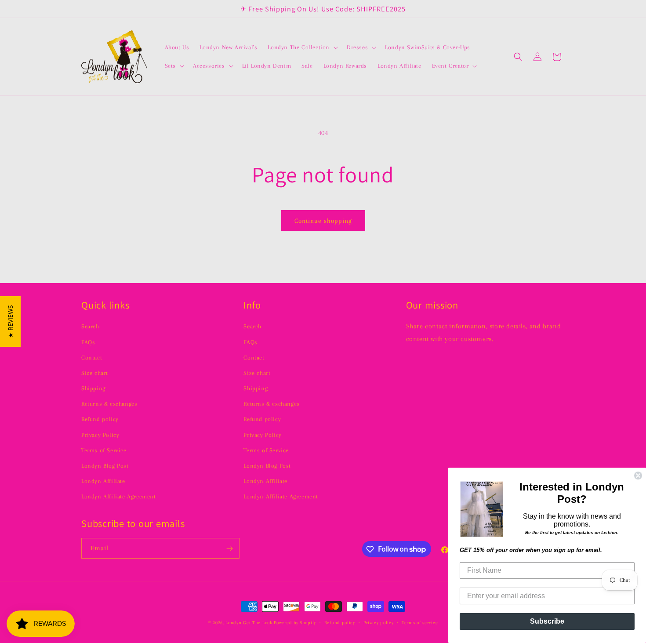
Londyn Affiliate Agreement (118, 496)
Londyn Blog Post (105, 465)
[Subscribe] (229, 548)
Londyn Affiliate (103, 480)
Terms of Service (104, 450)
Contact (91, 357)
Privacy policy (378, 622)
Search (90, 326)
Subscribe (547, 621)
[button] (301, 47)
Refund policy (100, 419)
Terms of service (420, 622)
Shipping (93, 388)
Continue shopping (323, 220)
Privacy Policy (100, 434)
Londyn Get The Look (248, 622)
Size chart (94, 372)
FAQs (88, 341)
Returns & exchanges (109, 403)
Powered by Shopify (295, 622)
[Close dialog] (638, 475)
